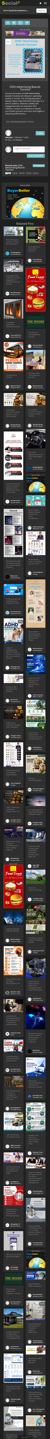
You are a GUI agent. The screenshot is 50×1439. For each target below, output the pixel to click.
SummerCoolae (17, 612)
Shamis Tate (15, 992)
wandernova (15, 1069)
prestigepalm (16, 1108)
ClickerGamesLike (17, 254)
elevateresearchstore (19, 292)
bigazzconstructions (19, 386)
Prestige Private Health (19, 667)
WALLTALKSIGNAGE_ (18, 939)
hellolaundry (16, 1033)
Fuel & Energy (38, 900)
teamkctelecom (17, 500)
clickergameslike (17, 252)
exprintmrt (37, 998)
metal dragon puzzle (41, 1052)
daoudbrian (37, 259)
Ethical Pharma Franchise (20, 1226)
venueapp (14, 1267)
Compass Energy (39, 898)
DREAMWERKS (38, 1342)
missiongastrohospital (19, 783)
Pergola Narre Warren (19, 387)
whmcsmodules (39, 695)
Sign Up (41, 10)
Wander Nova (16, 1071)
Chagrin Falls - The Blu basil (21, 735)
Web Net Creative (39, 529)
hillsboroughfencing (18, 1399)
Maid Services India (18, 1183)
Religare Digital (39, 822)
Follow (40, 133)
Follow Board (38, 166)
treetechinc (37, 747)
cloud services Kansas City (21, 502)
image (35, 574)
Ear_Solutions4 (38, 1409)
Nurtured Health (39, 648)
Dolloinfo (14, 699)
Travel (35, 953)
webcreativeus (38, 527)
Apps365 (36, 867)
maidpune (14, 1182)
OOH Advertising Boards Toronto (20, 121)
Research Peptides (18, 294)
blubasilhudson (39, 424)
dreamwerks (37, 1341)
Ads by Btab (25, 29)
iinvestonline (38, 1243)
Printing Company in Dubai (21, 1348)
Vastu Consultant (39, 388)
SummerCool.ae (17, 613)
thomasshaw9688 (39, 345)
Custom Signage (17, 941)
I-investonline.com (40, 1245)
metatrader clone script (20, 860)
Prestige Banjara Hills (19, 1109)
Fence (13, 1401)
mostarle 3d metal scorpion (21, 578)
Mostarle (14, 576)
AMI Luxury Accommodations (22, 1145)
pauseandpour (38, 789)
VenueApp (14, 1269)
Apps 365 (36, 865)
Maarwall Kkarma (40, 386)
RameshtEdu (37, 1294)
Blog (12, 1035)
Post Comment (36, 156)
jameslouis (15, 858)
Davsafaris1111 (38, 951)
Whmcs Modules (39, 697)
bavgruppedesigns (40, 467)
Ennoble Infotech (39, 1095)
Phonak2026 (37, 1411)
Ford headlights (39, 469)
